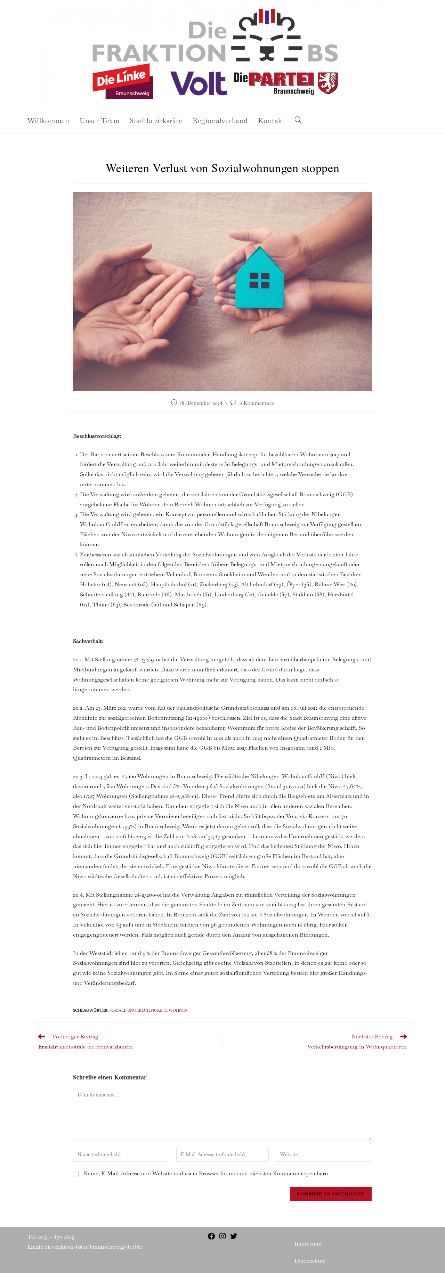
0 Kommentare (257, 403)
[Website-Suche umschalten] (298, 120)
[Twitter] (233, 1238)
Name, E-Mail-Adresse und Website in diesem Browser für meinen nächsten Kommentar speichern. (206, 1173)
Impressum (308, 1243)
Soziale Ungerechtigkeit (138, 1010)
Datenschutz (309, 1260)
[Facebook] (211, 1238)
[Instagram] (222, 1238)
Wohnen (178, 1010)
